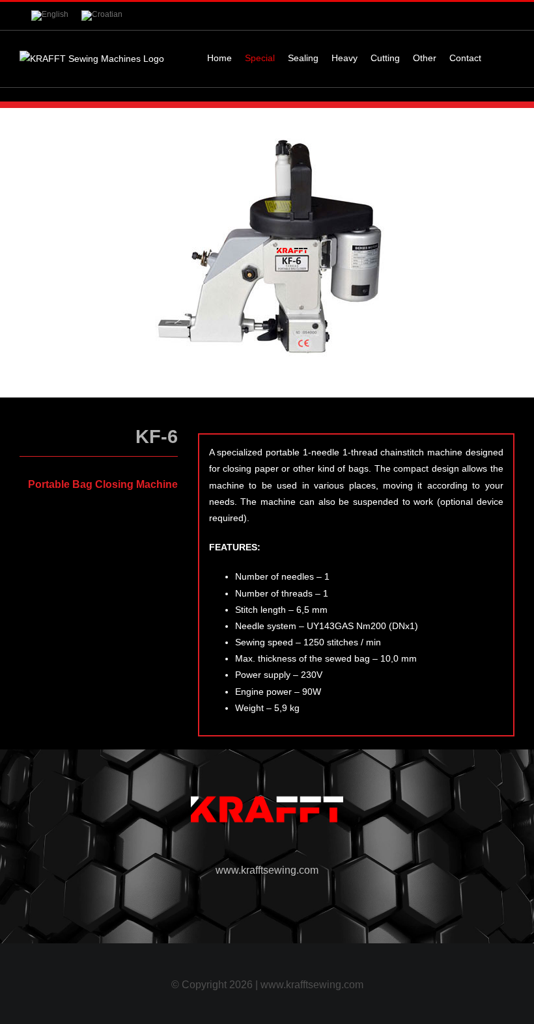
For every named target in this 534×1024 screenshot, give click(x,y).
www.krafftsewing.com (267, 870)
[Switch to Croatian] (102, 16)
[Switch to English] (50, 16)
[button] (497, 58)
